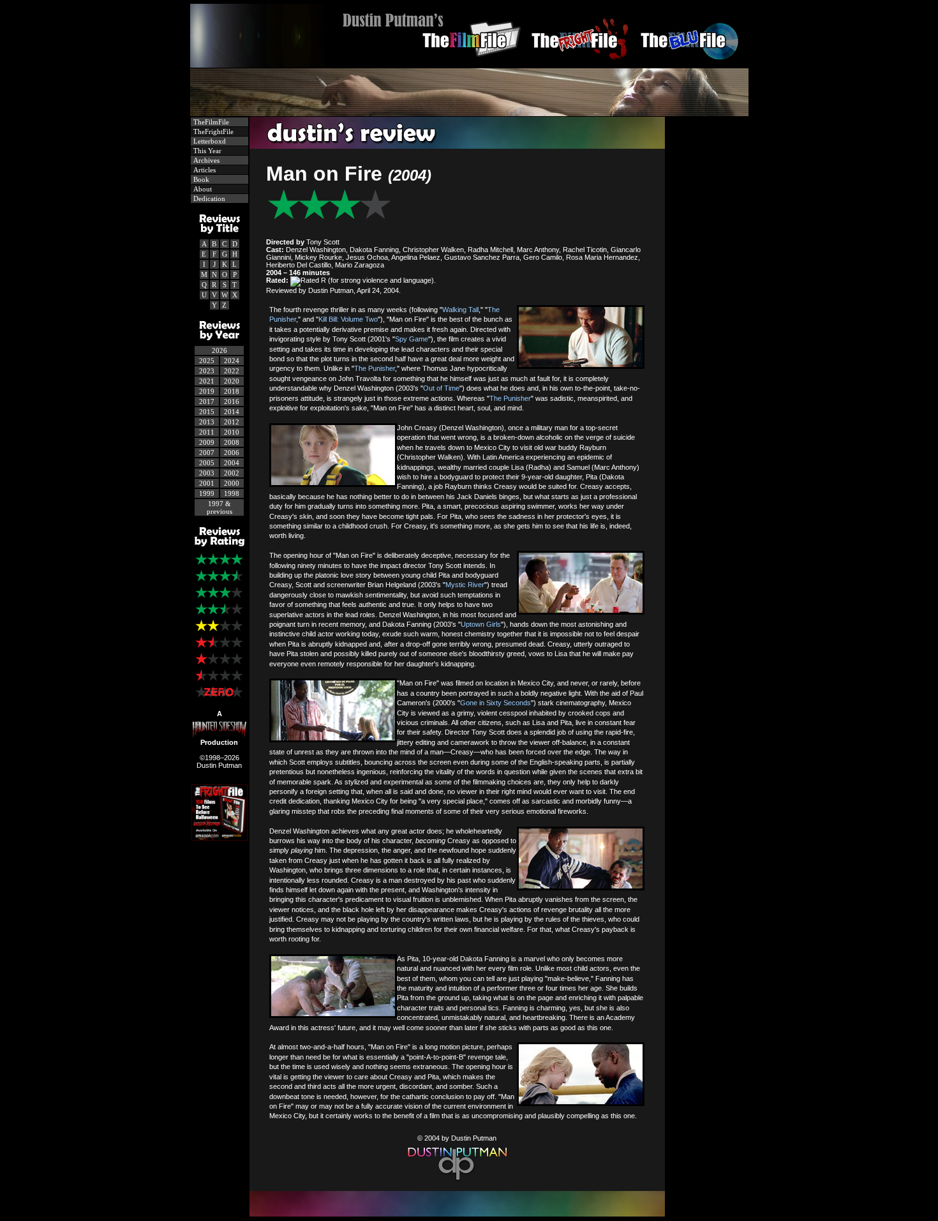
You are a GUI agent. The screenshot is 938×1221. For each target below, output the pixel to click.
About (201, 189)
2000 (231, 483)
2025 (206, 360)
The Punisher (374, 368)
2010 (231, 432)
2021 (206, 381)
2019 (206, 391)
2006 (231, 452)
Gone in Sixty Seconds (495, 703)
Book (200, 179)
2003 (206, 473)
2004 (231, 463)
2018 (231, 391)
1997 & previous (219, 507)
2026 (219, 350)
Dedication (208, 198)
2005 (206, 463)
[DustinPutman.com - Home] (469, 64)
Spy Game (411, 339)
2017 (206, 401)
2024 (231, 360)
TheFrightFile (212, 131)
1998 (231, 493)
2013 (206, 422)
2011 (206, 432)
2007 (206, 452)
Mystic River (464, 584)
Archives (205, 160)
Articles (203, 170)
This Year (206, 150)
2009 (206, 442)
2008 (231, 442)
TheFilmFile (210, 122)
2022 (231, 371)
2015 (206, 412)
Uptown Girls (481, 624)
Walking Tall (460, 309)
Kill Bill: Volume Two (348, 319)
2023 (206, 371)
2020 (231, 381)
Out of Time (441, 388)
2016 (231, 401)
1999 (206, 493)
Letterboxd (208, 141)
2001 (206, 483)
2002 (231, 473)
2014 (231, 412)
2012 (231, 422)
